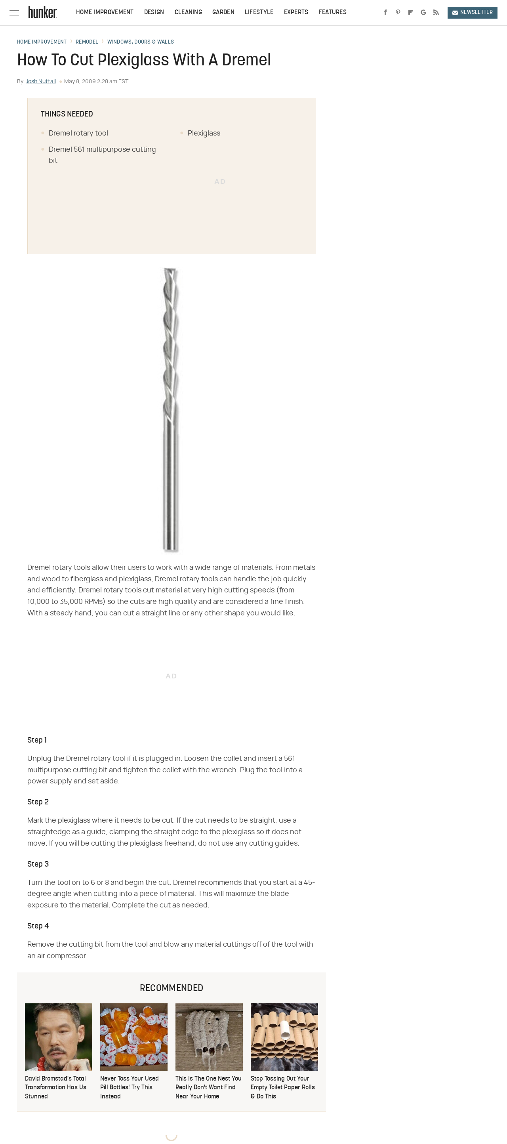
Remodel (87, 42)
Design (154, 13)
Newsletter (476, 12)
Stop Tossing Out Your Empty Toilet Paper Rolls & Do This (283, 1088)
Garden (223, 13)
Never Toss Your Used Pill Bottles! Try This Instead (129, 1088)
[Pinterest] (398, 13)
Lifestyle (259, 13)
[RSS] (436, 13)
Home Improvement (105, 13)
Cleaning (188, 13)
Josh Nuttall (41, 81)
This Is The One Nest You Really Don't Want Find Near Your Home (208, 1088)
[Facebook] (385, 13)
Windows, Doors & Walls (140, 42)
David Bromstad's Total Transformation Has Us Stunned (55, 1088)
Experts (296, 13)
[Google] (423, 13)
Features (333, 13)
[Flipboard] (411, 13)
